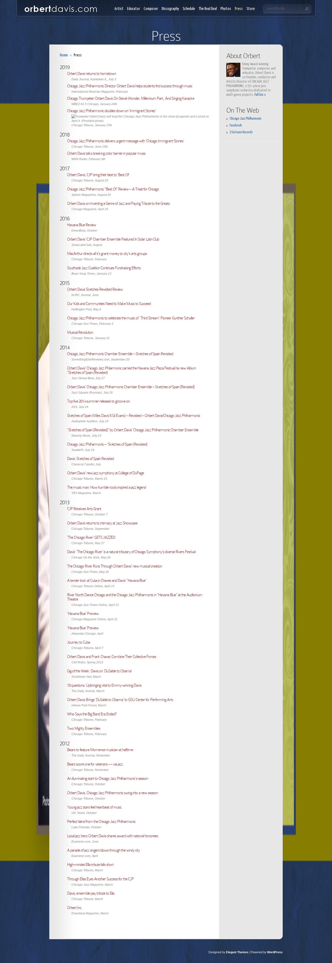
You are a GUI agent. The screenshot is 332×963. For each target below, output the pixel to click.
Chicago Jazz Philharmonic (246, 118)
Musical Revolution (80, 332)
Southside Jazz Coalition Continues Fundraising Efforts (103, 268)
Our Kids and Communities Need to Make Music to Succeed (109, 303)
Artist (118, 9)
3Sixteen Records (241, 132)
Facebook (236, 125)
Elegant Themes (237, 952)
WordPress (275, 952)
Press (239, 9)
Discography (170, 9)
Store (250, 9)
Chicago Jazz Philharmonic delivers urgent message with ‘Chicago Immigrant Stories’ (125, 141)
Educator (133, 9)
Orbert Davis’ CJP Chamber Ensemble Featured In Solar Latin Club (113, 239)
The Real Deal (208, 9)
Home (64, 55)
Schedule (189, 9)
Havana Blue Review (81, 225)
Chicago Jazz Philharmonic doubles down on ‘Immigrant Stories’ (111, 110)
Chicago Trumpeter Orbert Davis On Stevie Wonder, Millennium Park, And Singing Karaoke (130, 98)
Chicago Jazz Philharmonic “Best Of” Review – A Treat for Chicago (113, 189)
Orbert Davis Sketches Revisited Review (95, 289)
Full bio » (260, 95)
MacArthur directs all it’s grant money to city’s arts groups (107, 253)
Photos (225, 9)
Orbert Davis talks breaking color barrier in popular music (106, 153)
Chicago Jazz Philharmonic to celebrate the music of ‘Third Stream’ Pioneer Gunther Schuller (131, 318)
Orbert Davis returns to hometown (91, 73)
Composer (151, 9)
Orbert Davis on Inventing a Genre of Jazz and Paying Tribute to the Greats (118, 203)
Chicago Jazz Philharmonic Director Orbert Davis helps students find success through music (129, 86)
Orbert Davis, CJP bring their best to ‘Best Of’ (98, 174)
